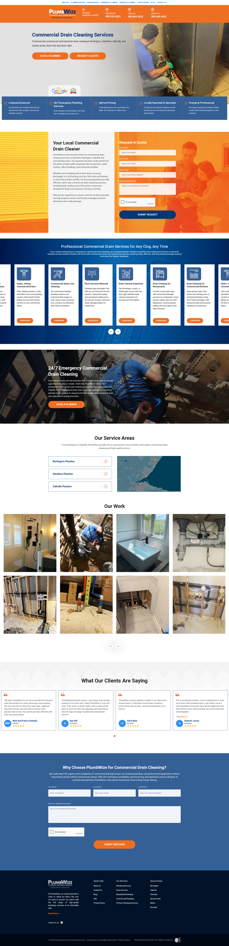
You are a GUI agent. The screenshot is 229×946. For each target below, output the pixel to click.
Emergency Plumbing (127, 2)
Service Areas (143, 2)
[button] (114, 736)
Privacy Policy (99, 903)
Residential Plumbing (124, 894)
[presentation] (111, 332)
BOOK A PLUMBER (50, 56)
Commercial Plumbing (109, 2)
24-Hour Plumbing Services (127, 903)
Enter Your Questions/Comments (59, 803)
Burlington (154, 886)
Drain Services (93, 2)
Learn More (25, 320)
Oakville (153, 890)
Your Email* (123, 159)
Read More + (68, 716)
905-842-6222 (135, 16)
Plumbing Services (78, 2)
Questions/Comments (127, 181)
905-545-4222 (158, 16)
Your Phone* (124, 170)
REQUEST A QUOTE (87, 56)
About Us (65, 2)
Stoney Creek (155, 899)
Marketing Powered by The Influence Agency (154, 940)
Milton (152, 903)
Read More (53, 913)
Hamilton (153, 894)
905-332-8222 (113, 16)
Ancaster (153, 907)
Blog (153, 2)
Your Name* (123, 148)
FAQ (95, 899)
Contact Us (161, 2)
